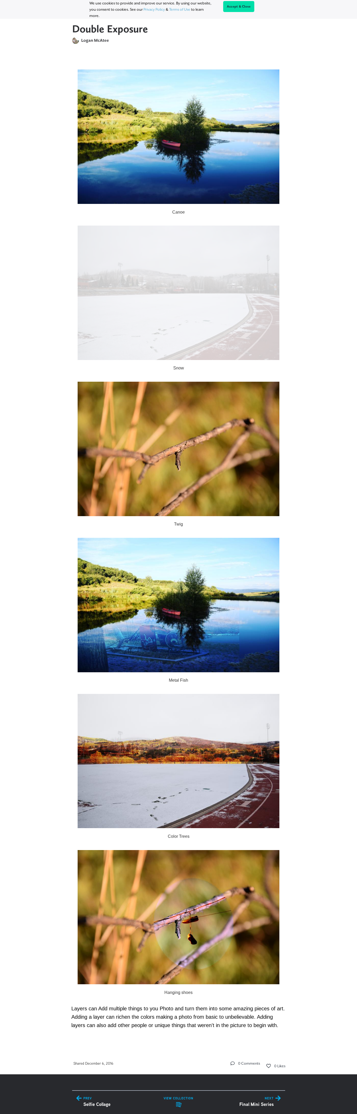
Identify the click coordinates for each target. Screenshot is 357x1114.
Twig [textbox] (178, 524)
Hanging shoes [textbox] (178, 992)
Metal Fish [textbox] (178, 680)
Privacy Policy (154, 9)
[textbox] (178, 546)
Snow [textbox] (178, 368)
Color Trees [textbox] (178, 836)
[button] (233, 1063)
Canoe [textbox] (178, 212)
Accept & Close (239, 6)
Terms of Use (179, 9)
